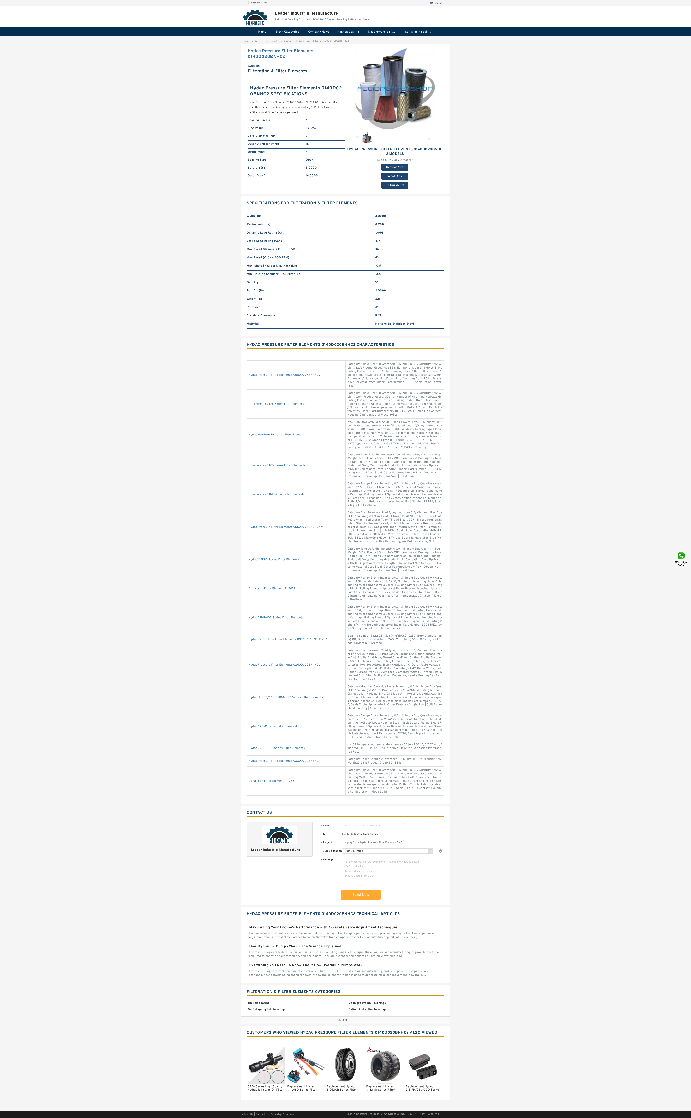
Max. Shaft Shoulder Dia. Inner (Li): (272, 266)
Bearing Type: (257, 160)
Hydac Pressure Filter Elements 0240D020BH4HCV (284, 665)
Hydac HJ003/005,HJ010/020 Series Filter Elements (286, 697)
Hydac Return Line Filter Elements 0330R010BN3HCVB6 (288, 639)
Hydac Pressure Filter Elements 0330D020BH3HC (284, 761)
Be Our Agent (394, 185)
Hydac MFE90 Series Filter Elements (274, 560)
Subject (326, 843)
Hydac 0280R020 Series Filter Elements (277, 748)
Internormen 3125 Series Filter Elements (277, 465)
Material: (253, 324)
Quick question (332, 851)
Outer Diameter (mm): (263, 144)
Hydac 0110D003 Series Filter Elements (276, 617)
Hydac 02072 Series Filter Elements (274, 726)
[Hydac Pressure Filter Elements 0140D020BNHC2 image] (394, 89)
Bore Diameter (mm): (262, 136)
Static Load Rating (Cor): (264, 241)
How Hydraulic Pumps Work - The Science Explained (295, 946)
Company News (318, 32)
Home (262, 32)
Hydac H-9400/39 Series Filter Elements (277, 435)
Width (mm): (256, 152)
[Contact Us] (681, 559)
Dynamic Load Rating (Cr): (265, 233)
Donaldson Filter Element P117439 (272, 589)
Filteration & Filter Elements (279, 41)
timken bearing (348, 32)
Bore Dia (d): (257, 168)
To (324, 834)
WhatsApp (395, 176)
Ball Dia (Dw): (256, 291)
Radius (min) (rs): (259, 224)
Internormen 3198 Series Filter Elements (277, 404)
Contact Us (262, 1114)
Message (327, 859)
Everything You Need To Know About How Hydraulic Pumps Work (305, 965)
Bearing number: (259, 120)
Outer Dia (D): (257, 176)
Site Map (276, 1114)
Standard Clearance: (261, 315)
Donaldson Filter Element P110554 (272, 781)
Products (256, 41)
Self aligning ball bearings (421, 32)
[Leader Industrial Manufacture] (255, 17)
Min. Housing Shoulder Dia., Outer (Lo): (274, 274)
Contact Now (395, 167)
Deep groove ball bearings (384, 32)
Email (325, 826)
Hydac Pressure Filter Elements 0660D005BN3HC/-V (286, 527)
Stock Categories (287, 32)
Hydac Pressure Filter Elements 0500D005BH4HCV (284, 375)
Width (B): (254, 216)
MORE (343, 1020)
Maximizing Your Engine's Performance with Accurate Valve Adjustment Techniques (323, 927)
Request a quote (260, 2)
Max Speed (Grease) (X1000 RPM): (271, 249)
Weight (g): (254, 299)
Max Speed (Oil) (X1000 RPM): (268, 257)
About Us (247, 1114)
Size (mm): (255, 128)
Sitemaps (288, 1114)
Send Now (361, 895)
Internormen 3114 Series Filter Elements (277, 494)
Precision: (254, 307)
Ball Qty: (253, 282)
